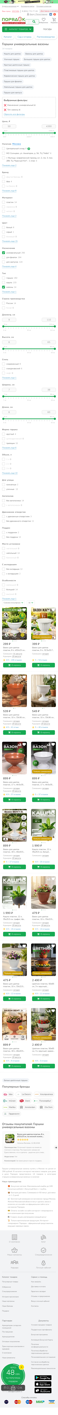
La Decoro (26, 1094)
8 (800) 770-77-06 (30, 11)
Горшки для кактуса (13, 92)
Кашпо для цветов (12, 53)
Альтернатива (46, 1094)
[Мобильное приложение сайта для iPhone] (43, 1384)
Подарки (5, 1311)
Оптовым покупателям (11, 1341)
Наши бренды (7, 1306)
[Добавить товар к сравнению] (19, 610)
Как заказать (36, 1282)
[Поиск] (34, 21)
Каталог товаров (9, 1277)
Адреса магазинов (9, 6)
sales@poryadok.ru (15, 1391)
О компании (7, 1353)
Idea (10, 1094)
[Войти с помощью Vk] (50, 14)
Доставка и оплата (38, 1286)
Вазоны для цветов (34, 53)
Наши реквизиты (8, 1358)
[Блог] (43, 1237)
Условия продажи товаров (41, 1325)
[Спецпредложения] (43, 1250)
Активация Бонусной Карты (42, 1340)
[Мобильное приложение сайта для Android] (43, 1377)
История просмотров (10, 1297)
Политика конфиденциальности (39, 1345)
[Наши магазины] (14, 1250)
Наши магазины (8, 1301)
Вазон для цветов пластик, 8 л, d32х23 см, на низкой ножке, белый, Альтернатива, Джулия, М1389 (31, 1135)
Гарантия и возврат (38, 1291)
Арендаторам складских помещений (11, 1326)
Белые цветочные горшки (15, 1080)
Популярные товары (10, 1282)
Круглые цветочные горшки (16, 65)
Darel (27, 1101)
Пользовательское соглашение (43, 1357)
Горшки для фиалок (13, 81)
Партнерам (7, 1320)
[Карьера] (14, 1262)
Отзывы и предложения (40, 1296)
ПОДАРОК (13, 1388)
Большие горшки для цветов (37, 59)
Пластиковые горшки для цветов (19, 70)
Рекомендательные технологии (43, 1368)
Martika (12, 1107)
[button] (18, 29)
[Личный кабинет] (43, 1263)
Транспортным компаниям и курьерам (13, 1347)
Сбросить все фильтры (14, 114)
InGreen (12, 1101)
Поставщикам (7, 1332)
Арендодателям (8, 1337)
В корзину (16, 665)
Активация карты (27, 6)
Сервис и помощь (39, 1277)
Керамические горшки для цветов (19, 76)
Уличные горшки (11, 59)
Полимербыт (45, 1101)
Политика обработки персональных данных (40, 1352)
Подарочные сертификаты (41, 1330)
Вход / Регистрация (38, 14)
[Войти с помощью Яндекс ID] (54, 14)
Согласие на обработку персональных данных (40, 1363)
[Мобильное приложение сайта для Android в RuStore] (42, 1390)
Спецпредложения (9, 1291)
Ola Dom (49, 1107)
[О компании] (14, 1237)
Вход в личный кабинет (40, 1301)
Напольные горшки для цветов (18, 87)
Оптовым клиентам (43, 6)
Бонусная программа (39, 1334)
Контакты (35, 1306)
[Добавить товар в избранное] (24, 610)
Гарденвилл (14, 1113)
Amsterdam (30, 1107)
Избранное (6, 1287)
